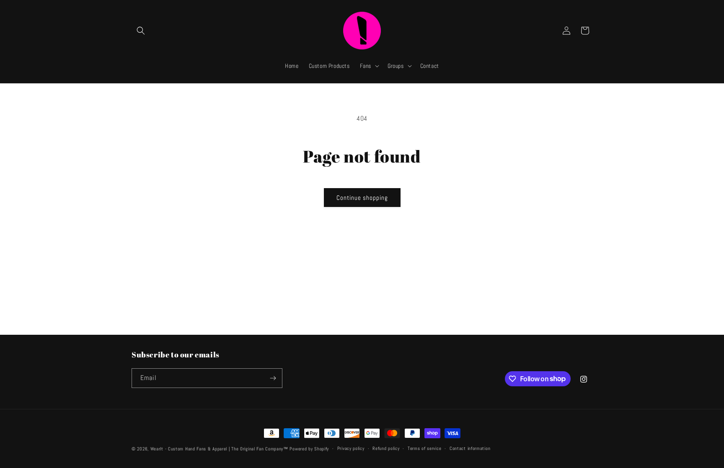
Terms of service (424, 448)
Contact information (470, 448)
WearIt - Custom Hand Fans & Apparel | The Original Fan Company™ (219, 449)
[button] (141, 30)
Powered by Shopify (309, 449)
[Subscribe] (273, 378)
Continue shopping (362, 198)
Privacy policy (351, 448)
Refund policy (385, 448)
